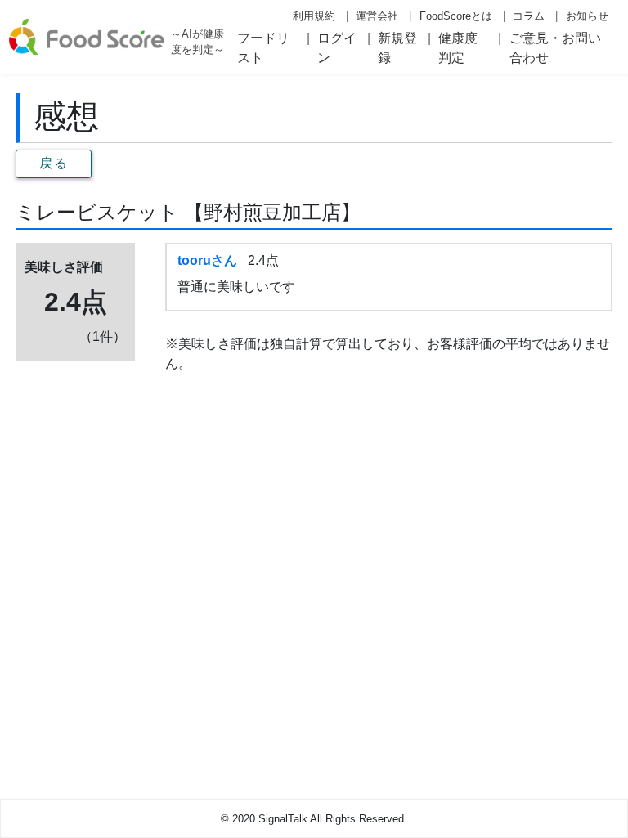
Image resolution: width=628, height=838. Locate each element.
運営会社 (377, 16)
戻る (53, 163)
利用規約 (314, 16)
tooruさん (207, 260)
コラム (529, 16)
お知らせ (587, 16)
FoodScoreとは (455, 16)
